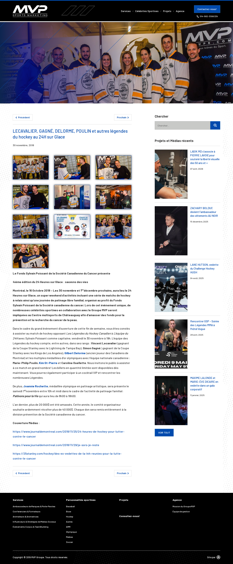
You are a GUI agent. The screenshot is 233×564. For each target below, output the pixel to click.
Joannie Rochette (35, 386)
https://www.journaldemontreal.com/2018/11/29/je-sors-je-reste (56, 445)
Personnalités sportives (81, 499)
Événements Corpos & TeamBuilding (30, 526)
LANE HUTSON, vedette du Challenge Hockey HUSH (204, 268)
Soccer (69, 542)
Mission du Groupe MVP (184, 506)
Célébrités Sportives (147, 11)
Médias (69, 537)
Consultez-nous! (129, 516)
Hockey (69, 516)
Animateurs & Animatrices (26, 516)
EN (216, 16)
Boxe (68, 511)
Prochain (122, 117)
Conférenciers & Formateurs (26, 511)
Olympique (71, 532)
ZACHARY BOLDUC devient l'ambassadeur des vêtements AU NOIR (204, 211)
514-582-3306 (207, 16)
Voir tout (164, 432)
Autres (69, 521)
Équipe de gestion (181, 511)
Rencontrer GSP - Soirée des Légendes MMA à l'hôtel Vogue (204, 325)
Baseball (70, 506)
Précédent (23, 117)
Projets (167, 11)
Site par (211, 557)
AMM (68, 526)
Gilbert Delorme (75, 353)
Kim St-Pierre (48, 363)
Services (126, 11)
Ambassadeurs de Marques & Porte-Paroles (34, 506)
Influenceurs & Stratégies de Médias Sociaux (34, 521)
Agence (180, 11)
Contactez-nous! (207, 9)
